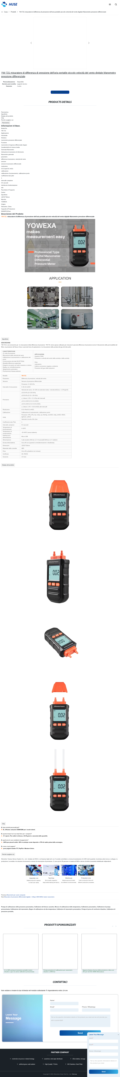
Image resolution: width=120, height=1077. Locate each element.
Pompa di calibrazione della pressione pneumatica (17, 907)
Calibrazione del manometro (19, 909)
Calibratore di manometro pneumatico (69, 909)
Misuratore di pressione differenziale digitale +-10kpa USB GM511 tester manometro (29, 897)
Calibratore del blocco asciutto (44, 907)
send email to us (61, 92)
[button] (110, 4)
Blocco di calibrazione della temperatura (68, 907)
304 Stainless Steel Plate (74, 1064)
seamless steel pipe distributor (53, 1059)
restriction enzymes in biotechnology (23, 1059)
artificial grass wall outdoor (27, 1064)
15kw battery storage (78, 1059)
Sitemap (74, 1074)
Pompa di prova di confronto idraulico (94, 909)
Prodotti (13, 12)
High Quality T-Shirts (51, 1064)
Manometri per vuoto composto (16, 895)
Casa (6, 12)
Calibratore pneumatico (88, 907)
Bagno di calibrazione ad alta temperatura (42, 909)
